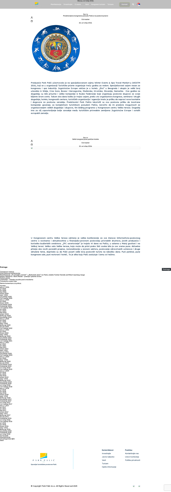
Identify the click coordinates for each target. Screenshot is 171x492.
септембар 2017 (6, 404)
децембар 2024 (6, 305)
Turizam (110, 4)
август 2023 (4, 319)
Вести (85, 14)
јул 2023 (3, 320)
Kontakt (125, 4)
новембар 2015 (5, 432)
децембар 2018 (6, 382)
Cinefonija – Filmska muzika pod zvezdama (16, 280)
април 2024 (4, 314)
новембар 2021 (5, 339)
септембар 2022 (6, 328)
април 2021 (4, 349)
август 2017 (4, 406)
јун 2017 (3, 409)
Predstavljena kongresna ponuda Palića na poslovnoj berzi (85, 16)
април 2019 (4, 377)
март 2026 (4, 295)
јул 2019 (3, 372)
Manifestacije (5, 437)
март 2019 (4, 379)
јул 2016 (3, 423)
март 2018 (4, 396)
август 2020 (4, 357)
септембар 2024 (6, 308)
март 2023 (4, 323)
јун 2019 (3, 374)
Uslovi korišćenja (132, 457)
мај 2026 (3, 292)
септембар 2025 (6, 298)
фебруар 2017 (5, 415)
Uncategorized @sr (7, 439)
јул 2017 (3, 407)
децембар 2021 (6, 338)
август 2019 (4, 371)
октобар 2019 (5, 368)
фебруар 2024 (5, 316)
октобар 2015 (5, 434)
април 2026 (4, 293)
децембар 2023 (6, 317)
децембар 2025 (6, 297)
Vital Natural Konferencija (10, 273)
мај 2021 (3, 347)
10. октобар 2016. (85, 146)
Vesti (87, 4)
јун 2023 (3, 322)
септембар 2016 (6, 421)
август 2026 (4, 287)
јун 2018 (3, 391)
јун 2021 (3, 346)
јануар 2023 (4, 327)
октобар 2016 (5, 420)
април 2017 (4, 412)
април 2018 (4, 395)
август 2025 (4, 300)
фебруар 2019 (5, 380)
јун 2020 (3, 358)
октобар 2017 (5, 402)
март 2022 (4, 335)
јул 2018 (3, 390)
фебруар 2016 (5, 429)
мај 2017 (3, 410)
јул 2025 (3, 301)
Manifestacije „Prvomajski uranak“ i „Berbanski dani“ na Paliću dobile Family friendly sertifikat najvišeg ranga (42, 275)
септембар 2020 (6, 355)
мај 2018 (3, 393)
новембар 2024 (6, 306)
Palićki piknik (5, 278)
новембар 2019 (5, 366)
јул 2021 (3, 344)
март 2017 (4, 414)
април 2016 (4, 426)
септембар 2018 (6, 387)
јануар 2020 (4, 363)
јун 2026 (3, 290)
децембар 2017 (6, 399)
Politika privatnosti (132, 460)
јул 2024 (3, 309)
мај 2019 (3, 376)
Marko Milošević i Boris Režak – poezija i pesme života (20, 276)
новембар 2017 (5, 401)
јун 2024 (3, 311)
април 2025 (4, 303)
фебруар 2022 (5, 336)
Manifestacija (56, 4)
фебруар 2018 (5, 398)
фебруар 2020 (5, 361)
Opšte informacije (109, 467)
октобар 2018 (5, 385)
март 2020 (4, 360)
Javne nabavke (108, 457)
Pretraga (3, 267)
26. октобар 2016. (85, 23)
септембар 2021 (6, 341)
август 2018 (4, 388)
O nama (78, 4)
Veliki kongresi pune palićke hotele (85, 139)
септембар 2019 (6, 369)
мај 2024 (3, 312)
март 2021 (4, 350)
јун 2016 (3, 425)
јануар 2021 (4, 352)
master (87, 19)
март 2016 (4, 428)
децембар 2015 (6, 431)
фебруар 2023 (5, 325)
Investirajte (68, 4)
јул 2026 (3, 289)
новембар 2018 (5, 383)
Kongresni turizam (98, 4)
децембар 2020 (6, 353)
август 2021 (4, 342)
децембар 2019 (6, 365)
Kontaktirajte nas (132, 453)
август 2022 (4, 330)
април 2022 (4, 333)
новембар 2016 (5, 418)
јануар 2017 (4, 417)
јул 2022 (3, 331)
